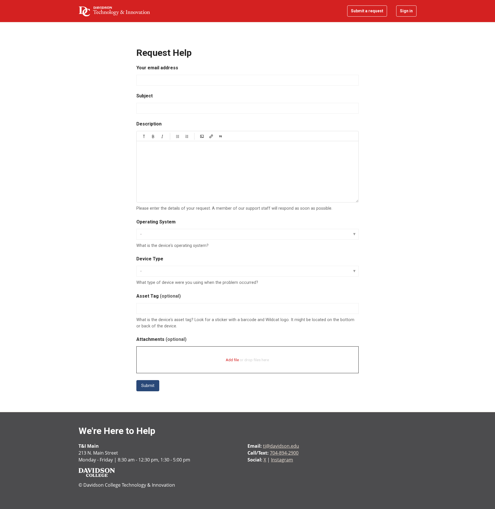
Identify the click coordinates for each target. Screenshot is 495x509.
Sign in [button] (406, 11)
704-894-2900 (284, 453)
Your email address (157, 67)
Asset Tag (158, 296)
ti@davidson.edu (281, 446)
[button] (144, 136)
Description (149, 124)
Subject (144, 96)
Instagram (282, 460)
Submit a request (367, 11)
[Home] (114, 11)
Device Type (149, 259)
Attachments (161, 339)
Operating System (156, 222)
